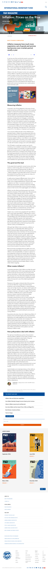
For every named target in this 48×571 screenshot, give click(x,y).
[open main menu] (46, 2)
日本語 (43, 557)
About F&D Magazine (8, 498)
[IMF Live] (21, 2)
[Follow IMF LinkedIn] (6, 2)
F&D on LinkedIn (8, 509)
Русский (43, 559)
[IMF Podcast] (13, 2)
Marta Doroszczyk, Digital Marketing (12, 538)
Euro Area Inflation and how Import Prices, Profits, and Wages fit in (19, 407)
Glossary (36, 558)
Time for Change (9, 413)
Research (17, 553)
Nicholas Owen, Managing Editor (11, 517)
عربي (43, 551)
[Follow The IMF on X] (2, 2)
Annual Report (28, 559)
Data (26, 553)
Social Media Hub (28, 557)
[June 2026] (36, 442)
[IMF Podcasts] (38, 567)
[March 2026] (9, 469)
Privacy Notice (36, 551)
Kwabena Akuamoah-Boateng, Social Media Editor (14, 543)
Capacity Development (18, 558)
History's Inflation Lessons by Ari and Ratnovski (15, 404)
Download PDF (31, 35)
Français (44, 555)
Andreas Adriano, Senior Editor (11, 520)
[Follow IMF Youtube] (11, 2)
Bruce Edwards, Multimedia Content (12, 530)
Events (17, 562)
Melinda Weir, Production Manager (11, 536)
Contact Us (7, 501)
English (32, 456)
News (16, 560)
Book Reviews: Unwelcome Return (12, 410)
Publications (27, 555)
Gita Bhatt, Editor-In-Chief (10, 515)
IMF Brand (37, 562)
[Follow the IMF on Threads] (9, 2)
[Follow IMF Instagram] (8, 2)
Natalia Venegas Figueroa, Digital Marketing (13, 541)
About (17, 551)
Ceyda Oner (6, 21)
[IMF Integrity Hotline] (17, 2)
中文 (43, 553)
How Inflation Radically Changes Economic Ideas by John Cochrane (19, 401)
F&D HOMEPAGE (9, 416)
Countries (17, 555)
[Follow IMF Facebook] (4, 2)
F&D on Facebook (8, 507)
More (42, 489)
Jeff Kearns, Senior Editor (10, 522)
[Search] (46, 7)
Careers (36, 556)
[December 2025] (36, 469)
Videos (26, 551)
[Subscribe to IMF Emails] (15, 2)
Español (43, 561)
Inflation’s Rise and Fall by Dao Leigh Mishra (14, 398)
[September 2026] (9, 442)
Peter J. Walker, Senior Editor (10, 525)
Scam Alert (37, 560)
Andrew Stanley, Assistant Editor (11, 528)
